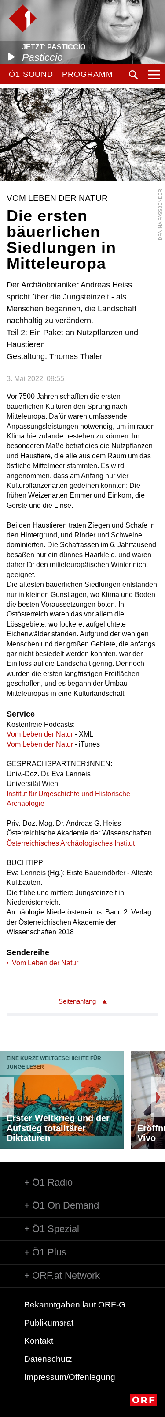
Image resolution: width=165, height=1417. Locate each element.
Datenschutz (48, 1359)
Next (158, 1097)
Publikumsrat (48, 1322)
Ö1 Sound (31, 74)
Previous (7, 1097)
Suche (133, 74)
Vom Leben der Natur (40, 734)
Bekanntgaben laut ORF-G (74, 1304)
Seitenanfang (77, 1001)
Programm (87, 74)
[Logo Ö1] (23, 18)
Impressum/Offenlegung (69, 1377)
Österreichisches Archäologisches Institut (71, 843)
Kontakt (38, 1340)
